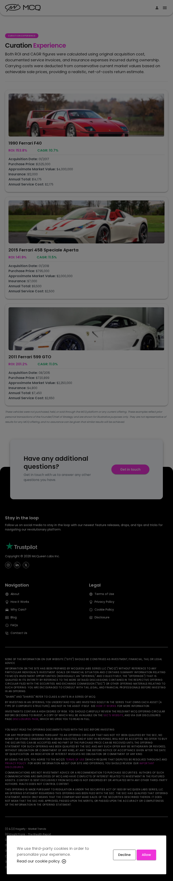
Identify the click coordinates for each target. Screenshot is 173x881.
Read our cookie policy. (39, 861)
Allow (146, 854)
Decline (124, 854)
